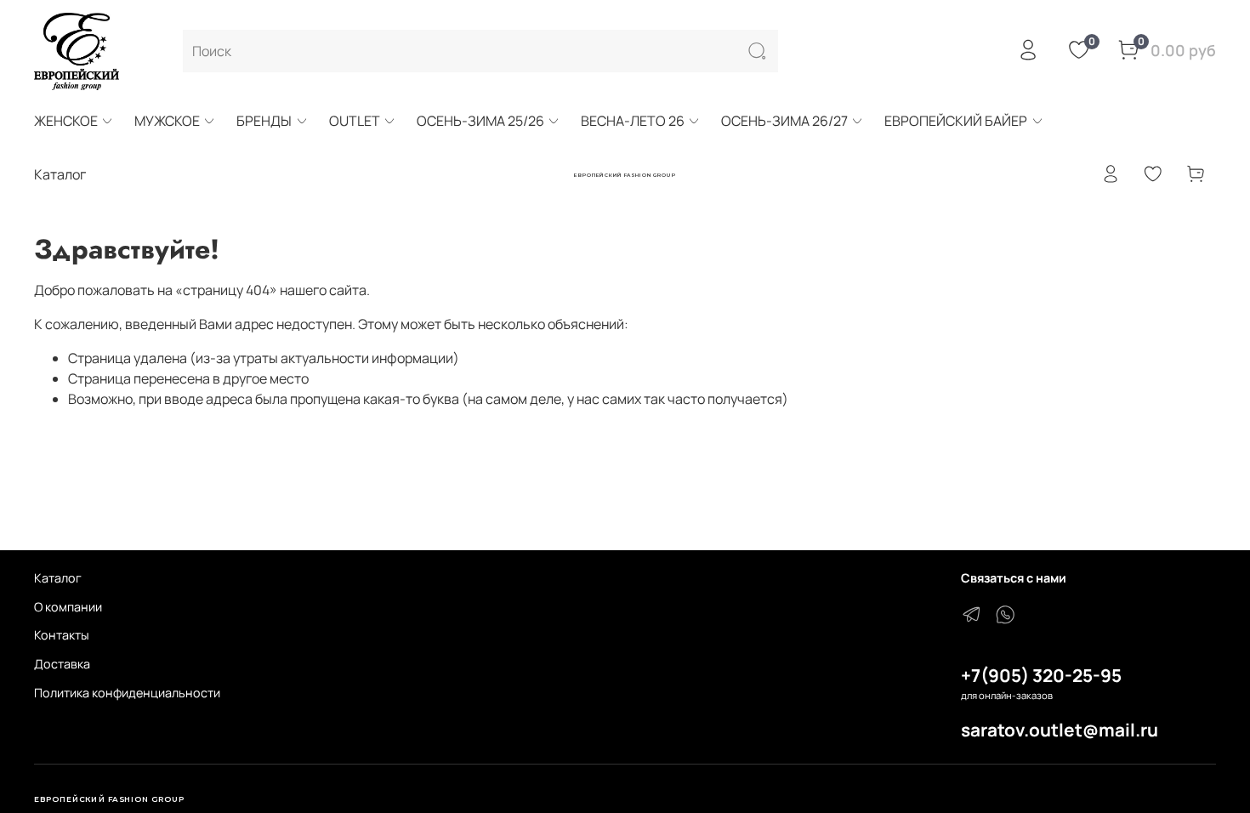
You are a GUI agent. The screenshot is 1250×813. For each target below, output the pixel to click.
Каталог (58, 578)
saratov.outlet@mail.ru (1059, 730)
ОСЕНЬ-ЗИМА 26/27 (784, 120)
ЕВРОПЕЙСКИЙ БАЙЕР (955, 120)
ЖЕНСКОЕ (66, 120)
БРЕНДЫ (264, 120)
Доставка (62, 664)
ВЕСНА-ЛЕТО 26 (633, 120)
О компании (68, 607)
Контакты (61, 635)
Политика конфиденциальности (127, 693)
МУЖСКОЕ (167, 120)
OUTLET (354, 120)
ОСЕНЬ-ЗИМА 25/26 (480, 120)
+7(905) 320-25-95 (1041, 675)
